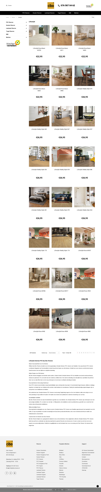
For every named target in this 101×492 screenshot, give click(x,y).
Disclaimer (84, 461)
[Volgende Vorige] (92, 353)
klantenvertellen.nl (29, 486)
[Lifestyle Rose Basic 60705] (39, 35)
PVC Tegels (39, 466)
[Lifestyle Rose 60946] (39, 278)
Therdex (61, 479)
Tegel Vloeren (62, 13)
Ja (55, 489)
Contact (84, 457)
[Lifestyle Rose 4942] (39, 318)
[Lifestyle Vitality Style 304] (84, 197)
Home (7, 17)
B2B (70, 13)
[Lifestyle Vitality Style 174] (62, 237)
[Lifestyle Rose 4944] (84, 278)
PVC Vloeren (26, 13)
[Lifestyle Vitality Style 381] (39, 197)
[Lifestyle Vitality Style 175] (39, 237)
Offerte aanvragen (39, 61)
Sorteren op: (44, 353)
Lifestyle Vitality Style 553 (39, 170)
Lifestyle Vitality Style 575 (84, 89)
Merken (76, 13)
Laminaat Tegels (40, 472)
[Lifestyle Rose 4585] (84, 318)
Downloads (85, 464)
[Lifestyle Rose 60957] (84, 237)
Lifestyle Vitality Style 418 (62, 170)
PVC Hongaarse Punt (41, 464)
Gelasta (61, 466)
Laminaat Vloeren (49, 13)
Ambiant (61, 450)
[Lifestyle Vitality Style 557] (84, 116)
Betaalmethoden (86, 455)
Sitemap (84, 470)
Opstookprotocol (86, 466)
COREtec (61, 459)
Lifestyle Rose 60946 (39, 291)
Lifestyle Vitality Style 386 (84, 170)
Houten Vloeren (37, 13)
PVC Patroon (39, 468)
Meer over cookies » (72, 489)
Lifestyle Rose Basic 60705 (39, 49)
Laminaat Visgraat (41, 475)
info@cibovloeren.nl (15, 468)
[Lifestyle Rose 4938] (62, 318)
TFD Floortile (62, 477)
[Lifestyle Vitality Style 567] (62, 116)
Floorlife (61, 464)
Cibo (60, 457)
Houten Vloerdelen (41, 450)
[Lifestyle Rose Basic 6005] (84, 35)
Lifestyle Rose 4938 (62, 331)
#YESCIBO (84, 468)
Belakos (61, 453)
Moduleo (61, 472)
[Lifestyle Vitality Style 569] (39, 116)
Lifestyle (20, 17)
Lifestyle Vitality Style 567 (62, 129)
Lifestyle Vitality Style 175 (39, 251)
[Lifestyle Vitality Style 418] (62, 156)
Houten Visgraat (40, 453)
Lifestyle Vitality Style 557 (84, 129)
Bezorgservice (85, 459)
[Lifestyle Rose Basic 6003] (39, 76)
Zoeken (10, 5)
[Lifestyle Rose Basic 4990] (62, 76)
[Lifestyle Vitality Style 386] (84, 156)
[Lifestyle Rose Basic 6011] (62, 35)
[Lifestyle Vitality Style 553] (39, 156)
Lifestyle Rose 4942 (39, 331)
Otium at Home (63, 468)
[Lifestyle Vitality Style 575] (84, 76)
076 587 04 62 (68, 5)
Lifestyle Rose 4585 (85, 331)
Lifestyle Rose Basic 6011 (62, 49)
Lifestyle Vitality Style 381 (39, 210)
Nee (62, 489)
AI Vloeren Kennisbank (88, 450)
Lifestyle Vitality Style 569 (39, 129)
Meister (61, 470)
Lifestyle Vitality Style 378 (62, 210)
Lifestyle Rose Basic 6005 (85, 49)
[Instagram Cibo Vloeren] (10, 473)
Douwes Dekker (63, 461)
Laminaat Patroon (40, 477)
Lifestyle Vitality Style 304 (84, 210)
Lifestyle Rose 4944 (85, 291)
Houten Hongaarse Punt (42, 455)
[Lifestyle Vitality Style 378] (62, 197)
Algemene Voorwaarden (88, 453)
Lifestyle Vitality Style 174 (62, 251)
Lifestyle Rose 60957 (84, 251)
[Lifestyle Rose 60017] (62, 278)
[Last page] (94, 353)
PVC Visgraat (39, 461)
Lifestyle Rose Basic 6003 (39, 90)
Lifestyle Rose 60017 (62, 291)
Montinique (62, 475)
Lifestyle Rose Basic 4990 (62, 90)
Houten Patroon (40, 457)
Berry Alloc (62, 455)
